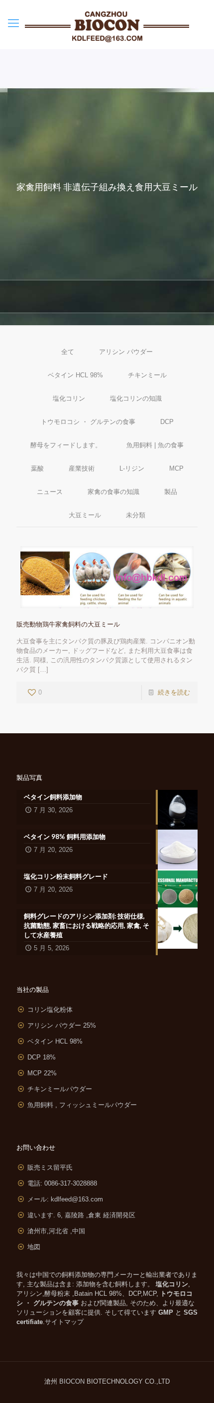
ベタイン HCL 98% (75, 375)
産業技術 (82, 468)
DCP (167, 421)
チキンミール (147, 375)
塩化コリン (69, 398)
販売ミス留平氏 (50, 1167)
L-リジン (131, 468)
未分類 (135, 515)
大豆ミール (85, 515)
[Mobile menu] (13, 23)
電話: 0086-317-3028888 (62, 1183)
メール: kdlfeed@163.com (65, 1199)
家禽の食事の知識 (113, 491)
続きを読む (174, 692)
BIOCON (73, 1381)
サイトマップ (64, 1322)
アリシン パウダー (126, 351)
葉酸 (37, 468)
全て (67, 351)
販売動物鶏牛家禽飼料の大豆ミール (68, 624)
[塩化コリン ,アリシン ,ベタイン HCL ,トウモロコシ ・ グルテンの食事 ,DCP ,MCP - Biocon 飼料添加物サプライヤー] (107, 24)
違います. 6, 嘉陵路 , (81, 1215)
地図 (33, 1247)
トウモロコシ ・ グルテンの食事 (88, 421)
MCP (176, 468)
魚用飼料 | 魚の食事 (155, 445)
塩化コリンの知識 (136, 398)
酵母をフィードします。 (66, 445)
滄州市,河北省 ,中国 (56, 1231)
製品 (170, 491)
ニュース (50, 491)
